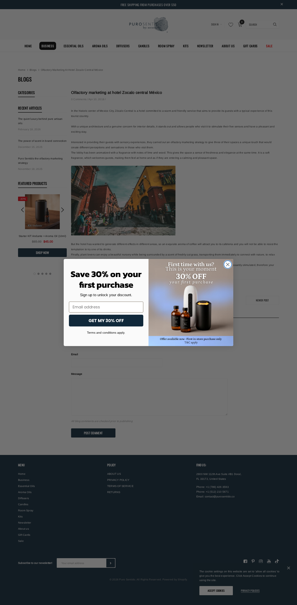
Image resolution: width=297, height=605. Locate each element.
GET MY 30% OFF (106, 321)
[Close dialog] (228, 264)
